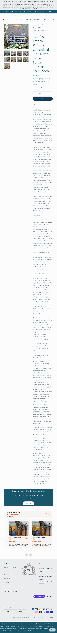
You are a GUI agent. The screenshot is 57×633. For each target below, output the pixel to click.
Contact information (33, 618)
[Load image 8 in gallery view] (25, 59)
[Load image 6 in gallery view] (13, 59)
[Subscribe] (31, 596)
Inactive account (15, 537)
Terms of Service (8, 586)
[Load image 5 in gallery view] (7, 59)
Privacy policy (49, 617)
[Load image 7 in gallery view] (19, 59)
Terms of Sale (8, 582)
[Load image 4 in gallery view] (25, 53)
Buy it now (42, 98)
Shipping (35, 30)
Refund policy (41, 617)
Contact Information (10, 567)
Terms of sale (42, 618)
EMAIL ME (28, 503)
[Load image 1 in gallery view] (7, 53)
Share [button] (35, 104)
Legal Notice (7, 571)
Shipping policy (22, 618)
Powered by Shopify (32, 617)
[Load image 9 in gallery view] (7, 66)
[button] (3, 19)
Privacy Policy (8, 575)
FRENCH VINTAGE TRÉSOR (21, 617)
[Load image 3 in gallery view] (19, 53)
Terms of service (13, 618)
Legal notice (50, 618)
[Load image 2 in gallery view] (13, 53)
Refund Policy (8, 578)
